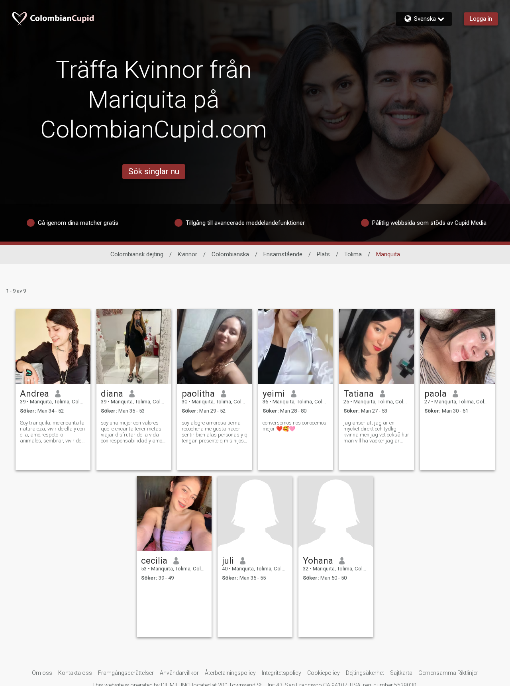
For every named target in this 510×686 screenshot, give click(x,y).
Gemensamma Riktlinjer (448, 673)
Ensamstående (282, 254)
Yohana (318, 560)
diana (112, 393)
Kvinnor (187, 254)
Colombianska (230, 254)
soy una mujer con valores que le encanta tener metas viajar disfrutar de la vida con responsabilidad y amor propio (132, 432)
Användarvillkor (179, 673)
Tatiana (358, 393)
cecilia (154, 560)
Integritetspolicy (281, 673)
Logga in (481, 18)
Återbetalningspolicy (230, 673)
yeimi (274, 393)
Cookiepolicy (323, 673)
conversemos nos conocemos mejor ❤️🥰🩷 (294, 426)
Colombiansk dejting (136, 254)
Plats (323, 254)
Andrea (34, 393)
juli (228, 560)
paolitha (198, 393)
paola (435, 393)
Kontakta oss (75, 673)
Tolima (353, 254)
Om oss (42, 673)
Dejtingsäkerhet (365, 673)
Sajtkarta (401, 673)
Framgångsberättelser (126, 673)
